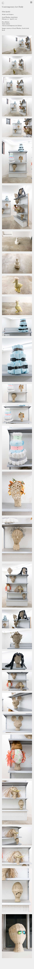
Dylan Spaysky (6, 11)
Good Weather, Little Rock (9, 17)
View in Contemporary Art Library (12, 25)
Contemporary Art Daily (12, 7)
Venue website (6, 23)
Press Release (5, 22)
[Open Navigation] (31, 2)
